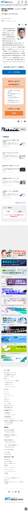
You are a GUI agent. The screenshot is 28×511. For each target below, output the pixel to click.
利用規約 (6, 465)
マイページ (6, 391)
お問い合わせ (7, 459)
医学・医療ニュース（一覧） (10, 372)
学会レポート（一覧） (9, 376)
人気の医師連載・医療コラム (10, 374)
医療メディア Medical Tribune (6, 4)
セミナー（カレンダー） (9, 395)
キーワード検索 (7, 403)
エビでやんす (7, 401)
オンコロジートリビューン (11, 414)
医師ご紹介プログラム (9, 405)
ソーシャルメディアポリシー (10, 471)
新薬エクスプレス (9, 384)
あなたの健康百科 (9, 422)
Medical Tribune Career (10, 442)
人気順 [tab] (8, 211)
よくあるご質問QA (8, 461)
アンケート (6, 397)
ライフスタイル (7, 424)
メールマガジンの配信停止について (12, 477)
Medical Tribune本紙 (9, 431)
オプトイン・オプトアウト (9, 467)
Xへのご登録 (6, 452)
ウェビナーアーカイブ (10, 386)
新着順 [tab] (20, 211)
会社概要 (6, 473)
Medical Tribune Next (9, 447)
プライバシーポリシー (9, 469)
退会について (7, 479)
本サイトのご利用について (9, 463)
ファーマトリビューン (10, 418)
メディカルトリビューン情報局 (12, 380)
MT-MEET (7, 436)
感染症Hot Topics (9, 382)
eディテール (6, 393)
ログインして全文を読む (14, 72)
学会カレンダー (7, 399)
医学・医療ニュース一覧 (17, 4)
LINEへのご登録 (7, 454)
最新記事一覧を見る (21, 202)
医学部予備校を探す (8, 407)
